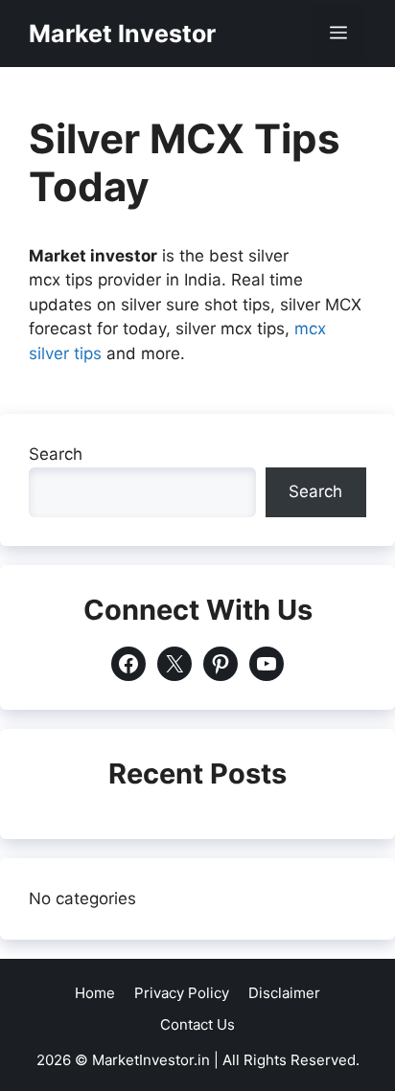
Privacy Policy (181, 993)
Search (55, 454)
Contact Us (197, 1024)
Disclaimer (284, 993)
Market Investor (122, 33)
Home (95, 993)
